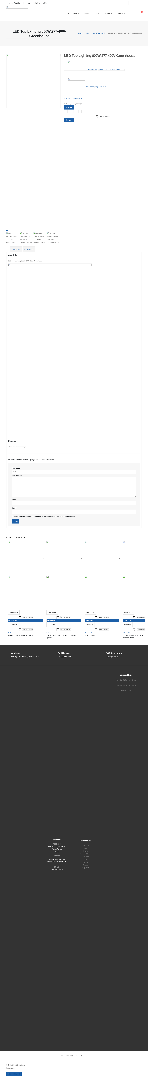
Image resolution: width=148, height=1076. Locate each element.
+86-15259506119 (59, 862)
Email (84, 111)
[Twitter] (132, 3)
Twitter (70, 111)
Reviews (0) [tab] (28, 249)
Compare (69, 120)
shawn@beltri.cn (57, 869)
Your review (17, 475)
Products (87, 13)
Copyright (85, 868)
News (98, 13)
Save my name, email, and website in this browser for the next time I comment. (45, 516)
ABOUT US (76, 13)
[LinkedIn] (139, 3)
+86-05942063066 (58, 859)
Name (14, 499)
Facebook (66, 111)
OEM (85, 859)
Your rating (16, 468)
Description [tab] (16, 249)
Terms (85, 862)
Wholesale (85, 857)
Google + (80, 111)
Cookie (85, 865)
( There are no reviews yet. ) (74, 98)
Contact (121, 13)
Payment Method (85, 854)
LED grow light (77, 104)
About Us (85, 846)
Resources (109, 13)
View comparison (14, 1074)
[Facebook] (125, 3)
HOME (68, 13)
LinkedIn (75, 111)
